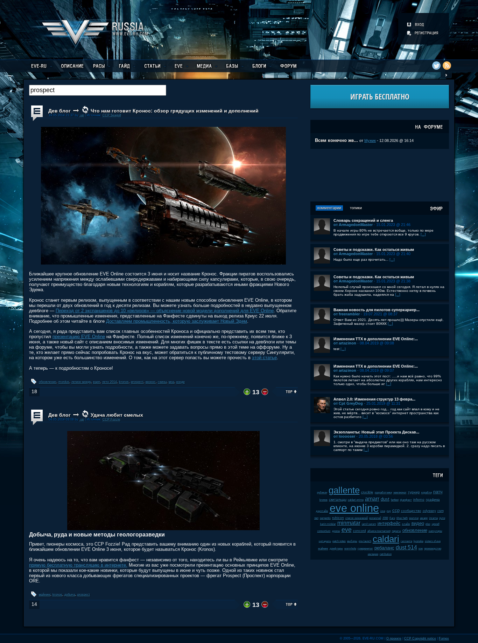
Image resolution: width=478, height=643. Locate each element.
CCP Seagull (112, 115)
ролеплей (375, 518)
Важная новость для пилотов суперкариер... (376, 310)
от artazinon (344, 343)
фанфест (406, 499)
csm (440, 511)
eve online (354, 508)
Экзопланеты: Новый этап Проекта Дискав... (376, 432)
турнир (414, 492)
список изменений (356, 518)
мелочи (414, 518)
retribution (386, 554)
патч (438, 491)
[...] (423, 234)
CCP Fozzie (111, 419)
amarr (372, 499)
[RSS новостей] (447, 65)
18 (34, 391)
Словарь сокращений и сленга (363, 220)
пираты (396, 531)
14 (34, 604)
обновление (47, 382)
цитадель (325, 541)
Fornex (444, 638)
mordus (63, 382)
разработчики (383, 492)
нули (442, 518)
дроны (336, 531)
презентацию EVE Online (78, 336)
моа (171, 382)
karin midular (328, 524)
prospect (137, 382)
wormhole (350, 548)
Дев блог (59, 111)
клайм (406, 524)
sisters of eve (433, 541)
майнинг (44, 594)
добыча (69, 594)
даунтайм (322, 511)
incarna (433, 518)
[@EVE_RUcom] (436, 65)
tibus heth (402, 518)
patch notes (339, 541)
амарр (424, 518)
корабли (426, 492)
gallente (344, 490)
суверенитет (365, 548)
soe (421, 548)
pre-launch (365, 541)
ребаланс (384, 547)
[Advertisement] (380, 175)
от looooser (344, 436)
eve (347, 529)
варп (96, 382)
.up (81, 115)
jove (382, 511)
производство (432, 548)
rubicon (338, 518)
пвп (316, 518)
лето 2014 (109, 382)
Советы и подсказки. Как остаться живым (373, 249)
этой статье (264, 357)
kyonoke (418, 541)
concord (359, 531)
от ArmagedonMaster (353, 225)
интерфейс (389, 523)
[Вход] (416, 24)
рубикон (322, 492)
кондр (180, 382)
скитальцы (337, 499)
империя (373, 554)
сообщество (411, 511)
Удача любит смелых (117, 415)
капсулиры (435, 531)
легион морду (81, 382)
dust (385, 499)
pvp (389, 511)
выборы (352, 541)
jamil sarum (369, 524)
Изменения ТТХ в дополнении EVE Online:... (375, 339)
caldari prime (356, 499)
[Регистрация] (423, 33)
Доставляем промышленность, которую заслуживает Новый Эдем (176, 321)
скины (162, 382)
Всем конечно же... (336, 140)
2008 (385, 518)
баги (392, 518)
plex (428, 524)
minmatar (348, 523)
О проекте (393, 638)
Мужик (370, 140)
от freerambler (346, 314)
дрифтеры (336, 548)
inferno (418, 499)
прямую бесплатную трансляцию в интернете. (78, 565)
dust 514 (406, 547)
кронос (151, 382)
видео (418, 523)
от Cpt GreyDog (348, 403)
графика (433, 499)
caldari (386, 539)
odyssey (429, 511)
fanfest (395, 499)
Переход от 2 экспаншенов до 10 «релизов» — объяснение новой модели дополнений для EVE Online (165, 310)
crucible (367, 492)
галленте (406, 541)
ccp (396, 510)
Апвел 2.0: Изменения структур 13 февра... (374, 399)
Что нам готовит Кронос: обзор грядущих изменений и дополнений (175, 111)
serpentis (325, 518)
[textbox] (97, 90)
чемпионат (400, 492)
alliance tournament (379, 531)
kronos (124, 382)
